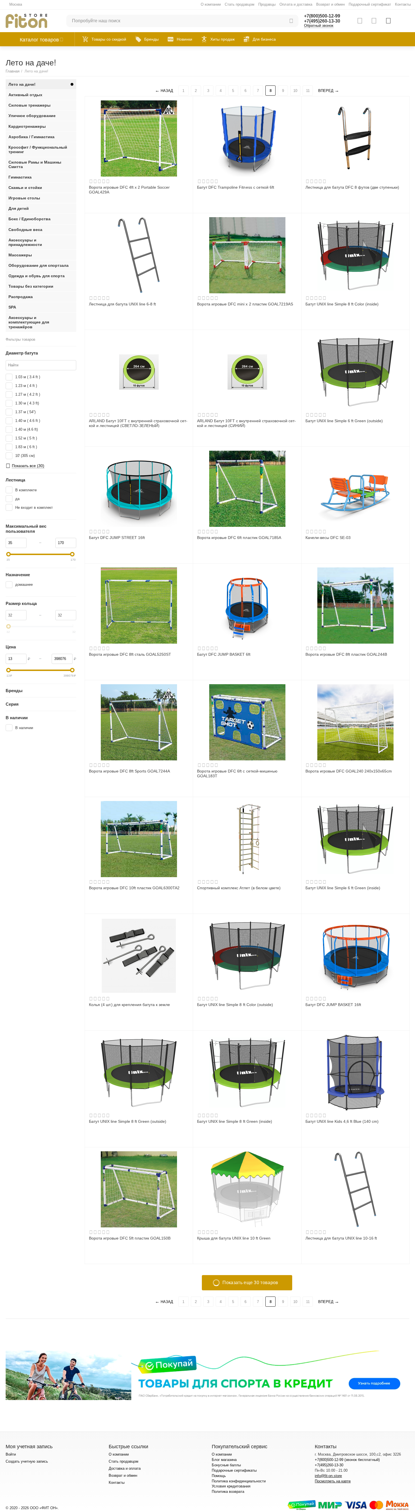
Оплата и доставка (295, 4)
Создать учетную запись (27, 1461)
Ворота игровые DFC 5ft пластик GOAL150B (130, 1238)
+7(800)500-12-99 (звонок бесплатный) (347, 1460)
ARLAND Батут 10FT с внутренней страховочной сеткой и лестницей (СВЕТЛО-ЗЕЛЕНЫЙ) (138, 423)
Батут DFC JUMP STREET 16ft (117, 537)
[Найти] (291, 21)
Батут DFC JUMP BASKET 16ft (333, 1004)
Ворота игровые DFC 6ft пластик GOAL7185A (239, 537)
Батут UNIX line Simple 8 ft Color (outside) (235, 1004)
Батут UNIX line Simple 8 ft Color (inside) (342, 304)
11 (308, 91)
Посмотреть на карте (333, 1481)
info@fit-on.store (328, 1476)
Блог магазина (224, 1460)
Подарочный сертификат (370, 4)
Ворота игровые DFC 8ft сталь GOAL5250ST (130, 654)
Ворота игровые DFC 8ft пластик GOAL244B (346, 654)
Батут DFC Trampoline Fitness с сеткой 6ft (235, 187)
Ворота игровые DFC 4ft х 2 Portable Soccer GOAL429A (129, 189)
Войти (11, 1454)
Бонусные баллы (226, 1465)
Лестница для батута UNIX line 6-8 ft (122, 304)
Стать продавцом (239, 4)
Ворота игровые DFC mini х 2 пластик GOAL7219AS (245, 304)
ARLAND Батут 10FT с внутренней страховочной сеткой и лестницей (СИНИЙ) (246, 423)
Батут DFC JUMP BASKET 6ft (223, 654)
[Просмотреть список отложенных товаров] (374, 21)
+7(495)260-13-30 (322, 21)
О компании (211, 4)
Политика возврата (228, 1491)
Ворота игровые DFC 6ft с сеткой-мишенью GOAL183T (237, 773)
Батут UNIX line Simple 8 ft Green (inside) (234, 1121)
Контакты (403, 4)
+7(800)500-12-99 (322, 16)
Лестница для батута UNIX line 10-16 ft (341, 1238)
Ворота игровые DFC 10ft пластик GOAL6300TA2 (134, 888)
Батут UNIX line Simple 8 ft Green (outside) (127, 1121)
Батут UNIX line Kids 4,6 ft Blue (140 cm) (342, 1121)
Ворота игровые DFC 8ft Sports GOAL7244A (129, 771)
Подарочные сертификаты (234, 1470)
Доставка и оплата (125, 1468)
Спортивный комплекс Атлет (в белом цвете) (238, 888)
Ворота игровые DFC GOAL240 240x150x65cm (348, 771)
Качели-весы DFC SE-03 (328, 537)
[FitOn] (26, 20)
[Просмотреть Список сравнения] (360, 21)
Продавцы (267, 4)
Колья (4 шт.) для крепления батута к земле (129, 1004)
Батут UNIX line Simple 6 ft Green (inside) (342, 888)
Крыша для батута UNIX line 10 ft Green (233, 1238)
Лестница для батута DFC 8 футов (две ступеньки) (352, 187)
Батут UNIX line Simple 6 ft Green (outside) (344, 421)
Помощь (219, 1476)
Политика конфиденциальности (239, 1481)
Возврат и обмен (330, 4)
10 (295, 91)
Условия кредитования (231, 1486)
